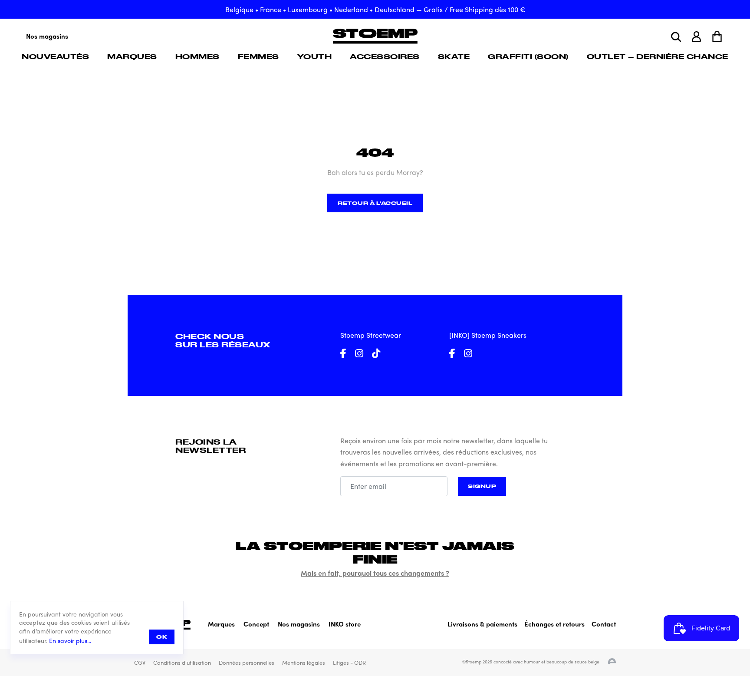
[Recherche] (676, 37)
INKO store (345, 624)
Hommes (197, 56)
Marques (132, 56)
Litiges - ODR (349, 662)
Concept (256, 624)
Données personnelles (246, 662)
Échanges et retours (554, 624)
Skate (454, 56)
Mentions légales (303, 662)
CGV (139, 662)
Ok (161, 637)
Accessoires (385, 56)
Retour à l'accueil (375, 203)
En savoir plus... (70, 640)
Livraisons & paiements (482, 624)
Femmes (258, 56)
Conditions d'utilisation (182, 662)
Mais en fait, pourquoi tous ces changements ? (375, 573)
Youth (314, 56)
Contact (604, 624)
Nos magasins (47, 36)
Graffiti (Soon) (528, 56)
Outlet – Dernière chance (657, 56)
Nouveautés (55, 56)
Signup (482, 486)
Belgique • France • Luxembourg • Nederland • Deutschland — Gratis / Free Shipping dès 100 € (375, 9)
